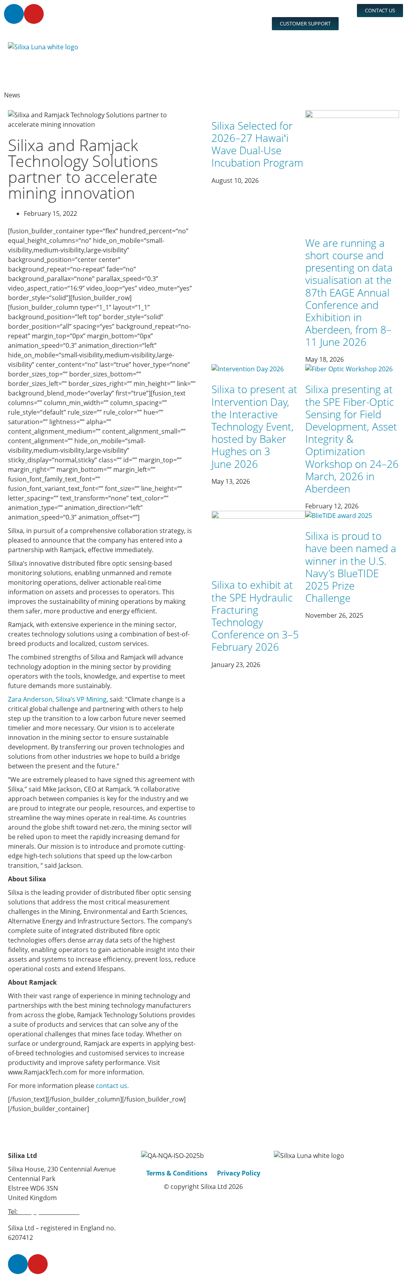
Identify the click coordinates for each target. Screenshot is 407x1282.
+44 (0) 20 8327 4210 (49, 1211)
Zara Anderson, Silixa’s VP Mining (57, 699)
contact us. (112, 1085)
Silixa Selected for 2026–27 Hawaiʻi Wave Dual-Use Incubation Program (257, 144)
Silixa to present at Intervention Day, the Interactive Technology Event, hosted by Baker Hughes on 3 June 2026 (254, 426)
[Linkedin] (14, 14)
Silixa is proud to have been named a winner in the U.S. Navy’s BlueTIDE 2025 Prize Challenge (350, 567)
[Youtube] (34, 14)
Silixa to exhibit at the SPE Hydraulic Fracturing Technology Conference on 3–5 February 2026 (255, 616)
